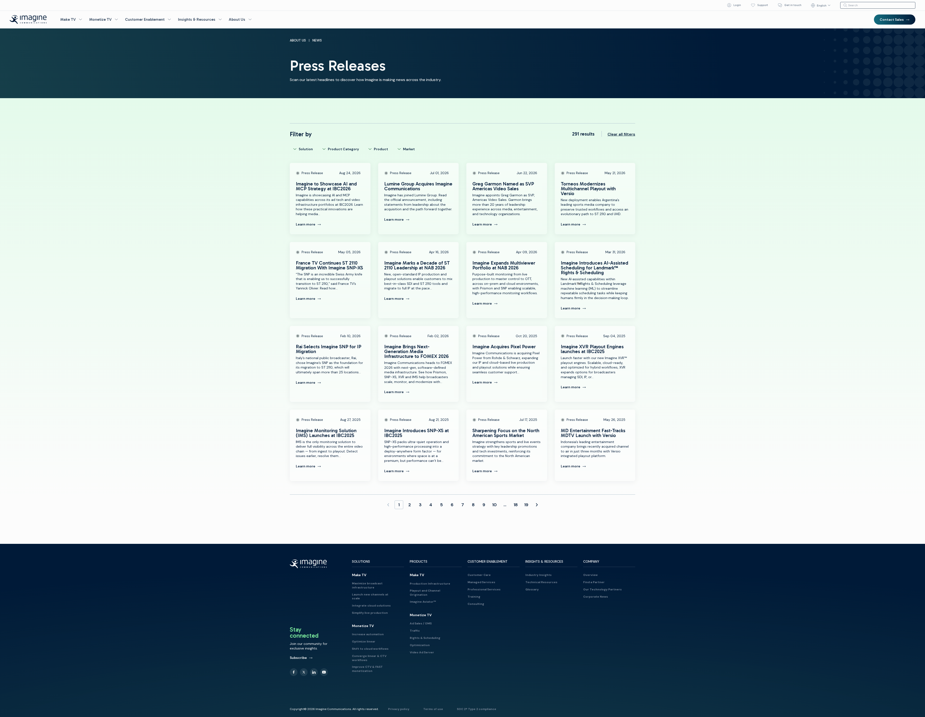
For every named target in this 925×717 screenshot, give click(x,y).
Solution (306, 149)
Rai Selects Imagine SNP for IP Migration (330, 364)
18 (516, 505)
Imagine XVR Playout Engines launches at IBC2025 (595, 364)
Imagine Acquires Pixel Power (507, 364)
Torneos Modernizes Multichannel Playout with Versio (595, 198)
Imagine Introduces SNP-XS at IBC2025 (418, 445)
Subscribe (298, 658)
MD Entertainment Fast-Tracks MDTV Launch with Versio (595, 445)
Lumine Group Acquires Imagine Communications (418, 198)
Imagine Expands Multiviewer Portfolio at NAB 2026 (507, 280)
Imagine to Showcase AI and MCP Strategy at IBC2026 (330, 198)
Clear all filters (621, 134)
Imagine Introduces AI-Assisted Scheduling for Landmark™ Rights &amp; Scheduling (595, 280)
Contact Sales (892, 19)
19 (526, 505)
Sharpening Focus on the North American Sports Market (507, 445)
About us (298, 40)
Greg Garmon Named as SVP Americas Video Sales (507, 198)
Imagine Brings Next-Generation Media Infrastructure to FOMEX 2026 (418, 364)
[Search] (845, 5)
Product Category (343, 149)
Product (381, 149)
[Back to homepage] (28, 19)
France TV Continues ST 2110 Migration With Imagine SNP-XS (330, 280)
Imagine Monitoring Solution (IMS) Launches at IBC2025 (330, 445)
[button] (71, 19)
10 (494, 505)
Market (409, 149)
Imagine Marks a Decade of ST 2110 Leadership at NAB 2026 (418, 280)
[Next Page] (536, 504)
